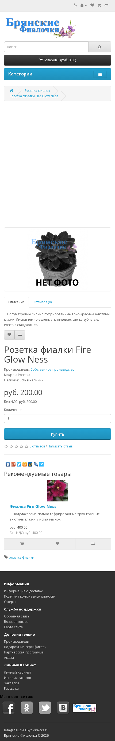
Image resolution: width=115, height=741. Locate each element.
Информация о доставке (23, 591)
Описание (16, 302)
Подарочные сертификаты (25, 647)
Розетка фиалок (37, 90)
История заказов (17, 677)
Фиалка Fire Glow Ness (33, 506)
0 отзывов (37, 446)
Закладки (11, 683)
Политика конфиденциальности (29, 596)
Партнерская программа (24, 652)
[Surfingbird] (41, 463)
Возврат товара (16, 621)
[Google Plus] (13, 463)
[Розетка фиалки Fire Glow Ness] (57, 259)
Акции (9, 657)
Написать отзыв (60, 446)
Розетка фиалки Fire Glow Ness (34, 96)
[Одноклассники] (25, 463)
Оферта (10, 601)
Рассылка (11, 688)
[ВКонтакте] (8, 463)
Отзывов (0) (43, 302)
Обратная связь (16, 616)
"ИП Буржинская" (34, 730)
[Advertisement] (57, 164)
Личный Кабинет (17, 672)
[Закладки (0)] (92, 5)
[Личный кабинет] (83, 5)
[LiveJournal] (36, 463)
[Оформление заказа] (106, 5)
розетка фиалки (21, 557)
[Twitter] (19, 463)
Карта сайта (13, 627)
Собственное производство (52, 369)
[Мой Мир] (30, 463)
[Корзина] (99, 5)
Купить (57, 434)
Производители (16, 641)
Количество (13, 409)
